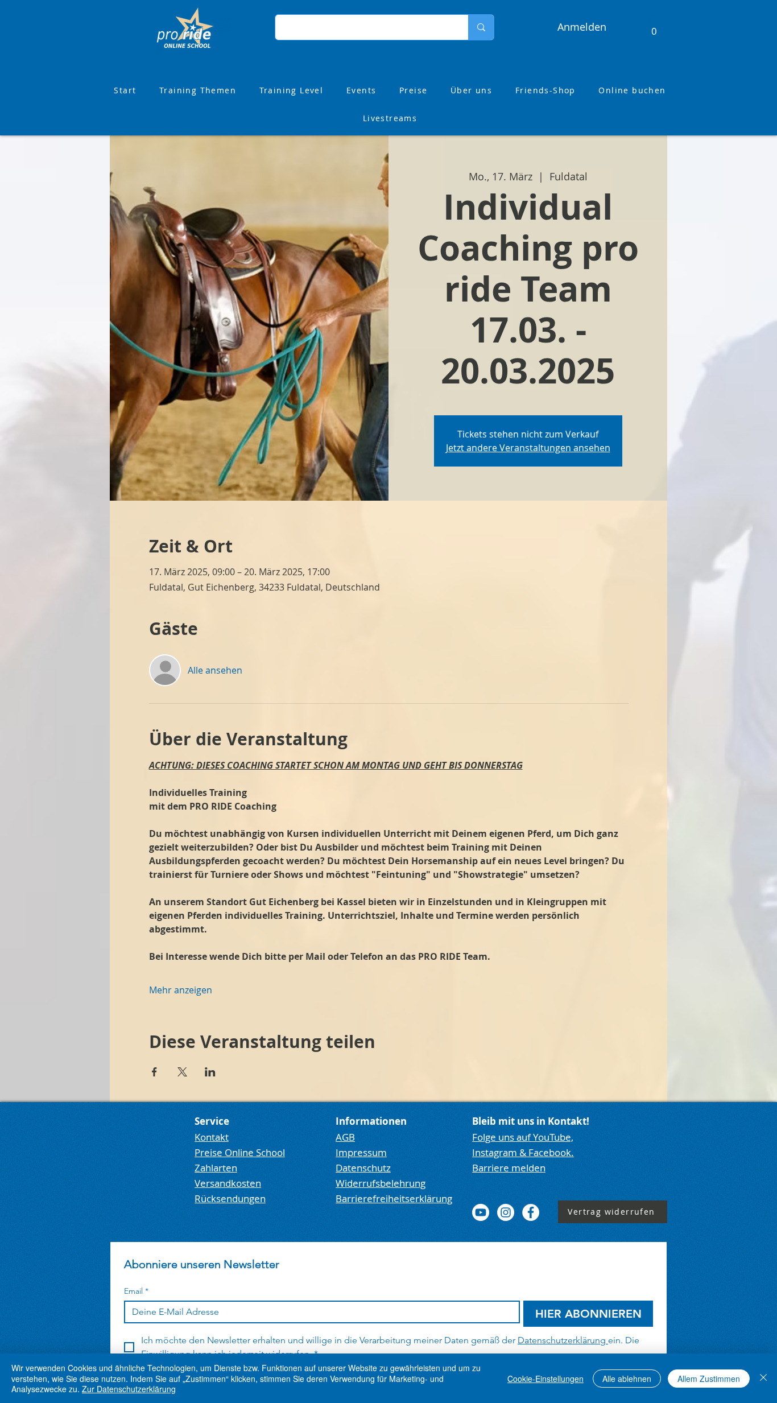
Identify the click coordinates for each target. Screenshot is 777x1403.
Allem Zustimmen (708, 1378)
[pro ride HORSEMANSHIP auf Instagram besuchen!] (505, 1212)
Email (136, 1291)
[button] (654, 27)
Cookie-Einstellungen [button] (545, 1378)
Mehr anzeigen (180, 990)
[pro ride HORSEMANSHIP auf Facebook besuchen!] (530, 1212)
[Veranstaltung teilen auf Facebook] (154, 1071)
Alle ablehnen (626, 1378)
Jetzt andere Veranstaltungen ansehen (528, 447)
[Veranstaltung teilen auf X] (182, 1071)
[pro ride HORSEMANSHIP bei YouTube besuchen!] (480, 1212)
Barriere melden (508, 1167)
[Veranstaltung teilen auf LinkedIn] (210, 1071)
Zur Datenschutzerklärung (129, 1388)
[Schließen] (763, 1378)
